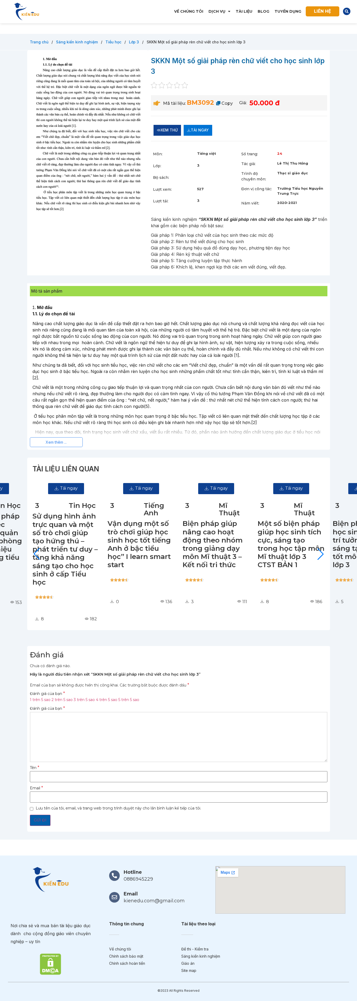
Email (36, 788)
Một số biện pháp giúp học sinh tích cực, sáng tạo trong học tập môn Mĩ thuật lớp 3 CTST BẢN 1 (291, 544)
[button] (346, 11)
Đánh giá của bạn (47, 693)
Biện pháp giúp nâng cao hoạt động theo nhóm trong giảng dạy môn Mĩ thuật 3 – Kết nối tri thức (213, 544)
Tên (34, 768)
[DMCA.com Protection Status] (50, 963)
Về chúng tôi (188, 11)
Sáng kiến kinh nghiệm (77, 42)
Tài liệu (244, 11)
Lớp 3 (134, 42)
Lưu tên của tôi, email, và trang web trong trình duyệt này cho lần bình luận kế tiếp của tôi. (118, 808)
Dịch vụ (216, 11)
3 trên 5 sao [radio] (84, 699)
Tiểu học (113, 42)
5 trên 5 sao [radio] (128, 699)
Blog (263, 11)
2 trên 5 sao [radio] (62, 699)
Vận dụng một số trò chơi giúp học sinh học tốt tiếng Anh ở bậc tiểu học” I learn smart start (139, 544)
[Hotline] (114, 875)
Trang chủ (39, 42)
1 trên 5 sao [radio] (40, 699)
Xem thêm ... (56, 442)
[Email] (114, 897)
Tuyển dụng (288, 11)
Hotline (133, 872)
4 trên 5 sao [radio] (106, 699)
